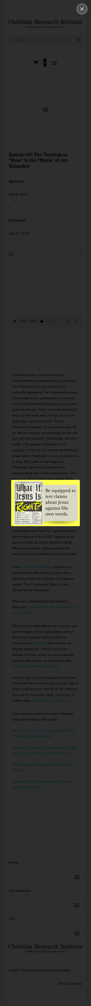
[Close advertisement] (82, 9)
